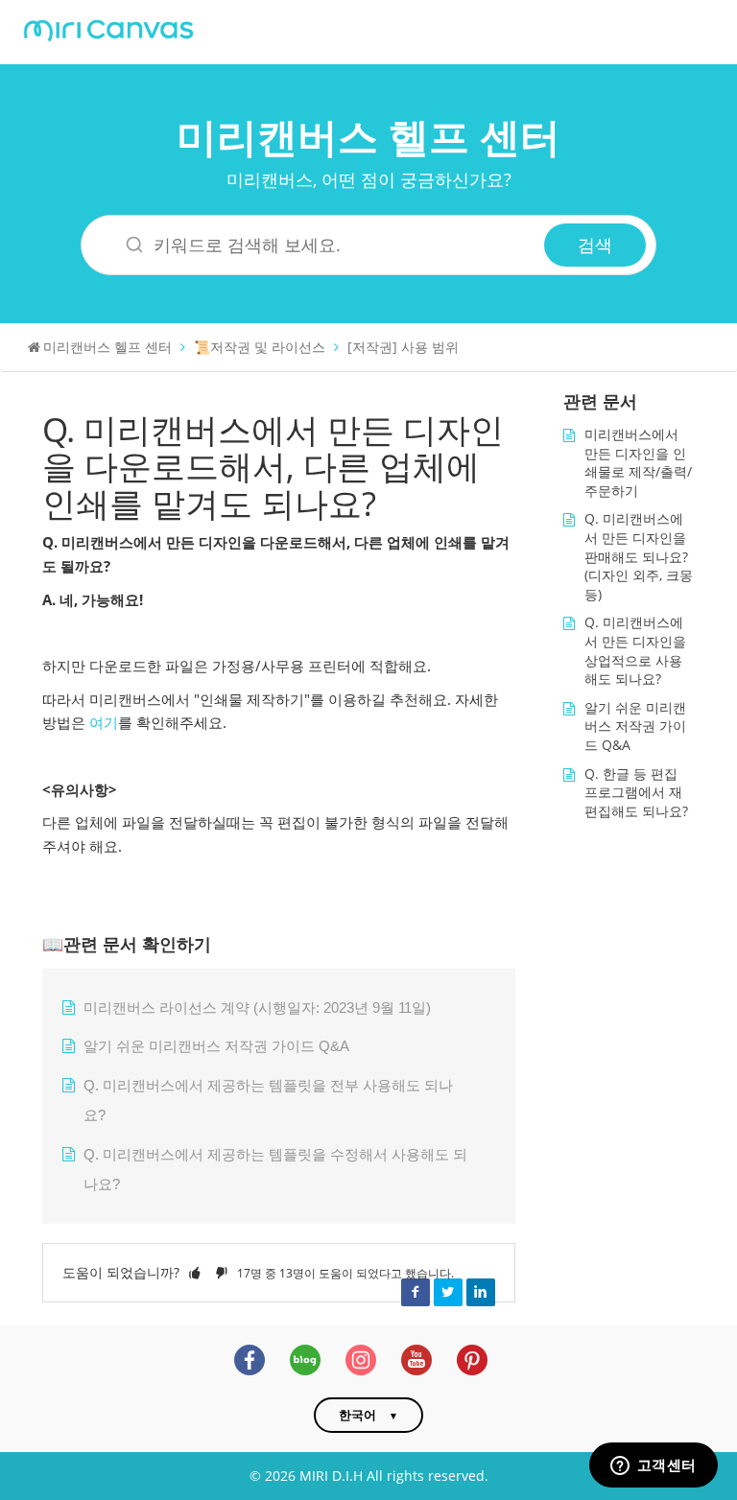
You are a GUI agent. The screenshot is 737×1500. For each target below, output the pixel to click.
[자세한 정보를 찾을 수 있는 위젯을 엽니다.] (653, 1466)
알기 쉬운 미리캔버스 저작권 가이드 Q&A (216, 1046)
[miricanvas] (108, 28)
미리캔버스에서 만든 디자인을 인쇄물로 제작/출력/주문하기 (638, 462)
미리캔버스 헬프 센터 (368, 135)
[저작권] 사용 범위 (403, 347)
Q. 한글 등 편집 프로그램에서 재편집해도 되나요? (636, 792)
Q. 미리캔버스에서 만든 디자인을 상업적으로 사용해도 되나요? (635, 650)
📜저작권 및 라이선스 (259, 347)
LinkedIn (480, 1291)
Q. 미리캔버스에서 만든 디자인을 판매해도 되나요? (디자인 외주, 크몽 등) (638, 555)
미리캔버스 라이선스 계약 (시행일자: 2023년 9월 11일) (257, 1007)
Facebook (415, 1291)
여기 (103, 723)
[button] (194, 1272)
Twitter (448, 1291)
